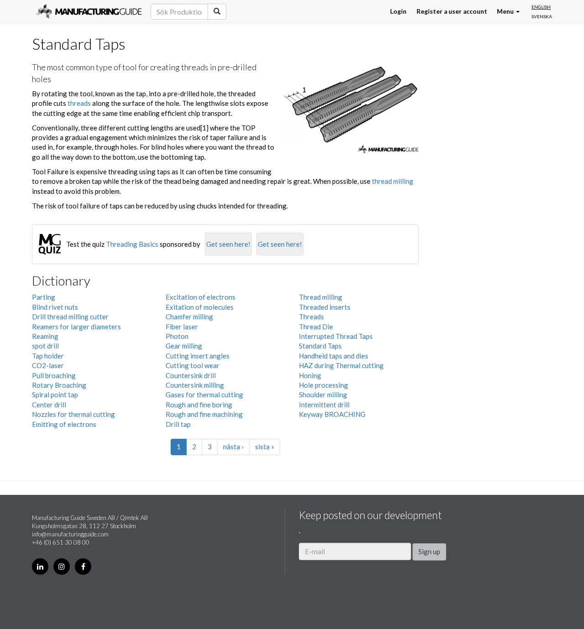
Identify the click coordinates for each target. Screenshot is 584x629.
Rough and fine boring (199, 404)
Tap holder (48, 356)
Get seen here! (228, 244)
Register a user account (452, 11)
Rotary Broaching (59, 385)
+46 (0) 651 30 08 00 (60, 542)
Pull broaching (54, 375)
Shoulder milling (323, 394)
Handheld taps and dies (333, 356)
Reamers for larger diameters (76, 326)
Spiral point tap (55, 394)
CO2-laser (48, 365)
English (541, 7)
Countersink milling (195, 385)
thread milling (392, 181)
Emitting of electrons (64, 424)
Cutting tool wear (192, 365)
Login (398, 11)
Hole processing (323, 385)
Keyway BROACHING (332, 414)
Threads (311, 316)
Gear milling (184, 346)
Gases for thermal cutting (204, 394)
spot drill (45, 346)
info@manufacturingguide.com (70, 534)
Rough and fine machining (204, 414)
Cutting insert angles (197, 356)
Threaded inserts (324, 307)
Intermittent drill (324, 404)
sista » (264, 446)
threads (79, 103)
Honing (310, 375)
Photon (177, 336)
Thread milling (320, 297)
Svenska (542, 16)
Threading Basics (132, 244)
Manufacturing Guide (89, 11)
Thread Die (316, 326)
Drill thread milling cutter (70, 316)
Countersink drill (191, 375)
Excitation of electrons (200, 297)
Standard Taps (320, 346)
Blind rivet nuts (55, 307)
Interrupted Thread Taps (336, 336)
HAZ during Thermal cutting (341, 365)
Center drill (49, 404)
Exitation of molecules (200, 307)
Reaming (45, 336)
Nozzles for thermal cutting (73, 414)
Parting (43, 297)
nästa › (233, 446)
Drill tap (178, 424)
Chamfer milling (189, 316)
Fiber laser (182, 326)
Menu (506, 11)
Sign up (429, 551)
